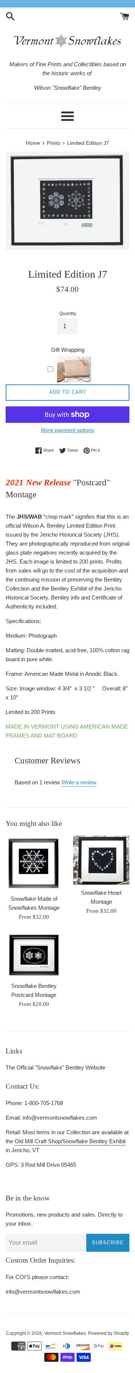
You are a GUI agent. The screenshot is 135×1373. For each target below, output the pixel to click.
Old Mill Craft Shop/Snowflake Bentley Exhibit (70, 1141)
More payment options (67, 430)
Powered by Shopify (108, 1333)
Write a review (79, 782)
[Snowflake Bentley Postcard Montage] (34, 955)
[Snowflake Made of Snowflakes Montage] (34, 863)
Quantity (67, 313)
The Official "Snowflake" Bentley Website (55, 1067)
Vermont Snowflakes (65, 1333)
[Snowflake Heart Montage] (101, 860)
